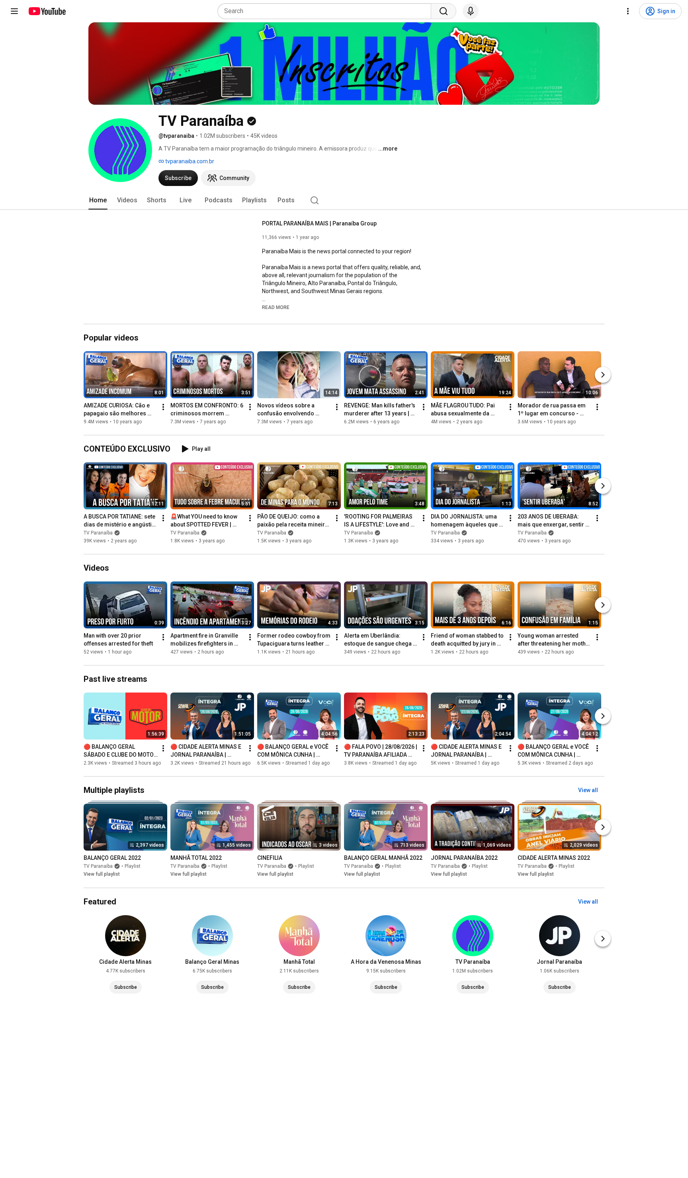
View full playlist (102, 874)
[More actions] (163, 407)
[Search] (443, 11)
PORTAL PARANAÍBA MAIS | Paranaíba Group (319, 223)
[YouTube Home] (46, 11)
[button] (275, 307)
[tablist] (344, 200)
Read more (275, 307)
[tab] (98, 200)
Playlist (133, 866)
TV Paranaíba (98, 533)
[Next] (603, 375)
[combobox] (326, 11)
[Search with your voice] (471, 11)
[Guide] (14, 11)
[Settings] (628, 11)
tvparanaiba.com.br (189, 161)
